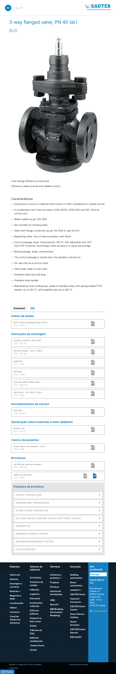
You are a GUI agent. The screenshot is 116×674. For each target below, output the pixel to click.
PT (21, 8)
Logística (34, 594)
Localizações (16, 603)
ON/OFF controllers (29, 495)
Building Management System (34, 541)
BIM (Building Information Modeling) (56, 612)
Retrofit (54, 604)
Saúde (33, 626)
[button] (7, 672)
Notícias (14, 591)
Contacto (15, 612)
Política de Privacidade (78, 665)
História (14, 579)
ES (17, 8)
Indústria (34, 589)
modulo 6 (75, 590)
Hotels (33, 650)
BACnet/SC (76, 637)
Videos (13, 607)
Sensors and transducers (32, 502)
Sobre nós (15, 575)
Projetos (54, 582)
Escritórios (35, 577)
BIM (32, 308)
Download (19, 308)
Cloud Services (25, 549)
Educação (35, 598)
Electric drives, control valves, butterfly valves (48, 518)
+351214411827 (100, 611)
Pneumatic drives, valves (32, 533)
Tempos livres (37, 645)
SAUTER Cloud (77, 594)
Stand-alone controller (32, 510)
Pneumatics (23, 526)
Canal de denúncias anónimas (15, 619)
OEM (52, 600)
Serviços (54, 587)
